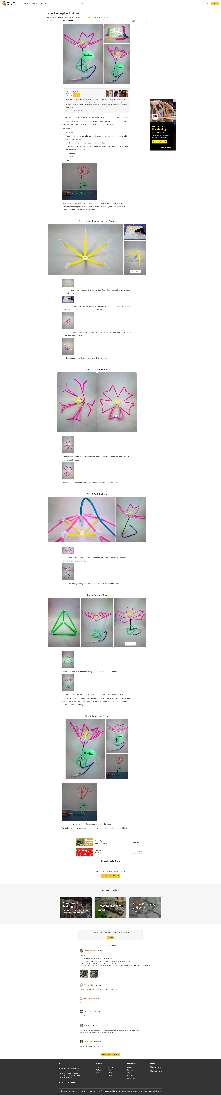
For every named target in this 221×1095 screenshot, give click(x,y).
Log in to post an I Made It (110, 876)
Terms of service (81, 1091)
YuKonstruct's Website (75, 110)
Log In (206, 3)
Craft (97, 1076)
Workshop (99, 1070)
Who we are (131, 1078)
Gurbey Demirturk (90, 951)
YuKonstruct (53, 17)
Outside (110, 1073)
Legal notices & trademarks (152, 1091)
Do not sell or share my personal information (127, 1091)
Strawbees (70, 132)
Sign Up (214, 3)
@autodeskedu (157, 1071)
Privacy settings (106, 1091)
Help (128, 1073)
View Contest (137, 842)
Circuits (98, 1067)
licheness (87, 1025)
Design (98, 1073)
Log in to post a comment (110, 1055)
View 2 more (130, 644)
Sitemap (130, 1076)
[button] (145, 21)
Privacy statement (94, 1091)
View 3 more (135, 272)
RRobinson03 (88, 985)
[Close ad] (174, 100)
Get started (130, 1070)
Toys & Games (69, 17)
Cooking (110, 1067)
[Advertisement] (163, 125)
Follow (77, 95)
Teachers (44, 3)
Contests (34, 3)
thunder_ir (87, 1011)
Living (61, 17)
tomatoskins (88, 1042)
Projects (25, 3)
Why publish (131, 1067)
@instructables (157, 1067)
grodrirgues (88, 998)
